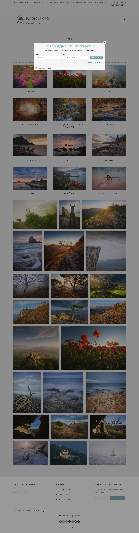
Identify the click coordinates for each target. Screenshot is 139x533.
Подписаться (96, 57)
